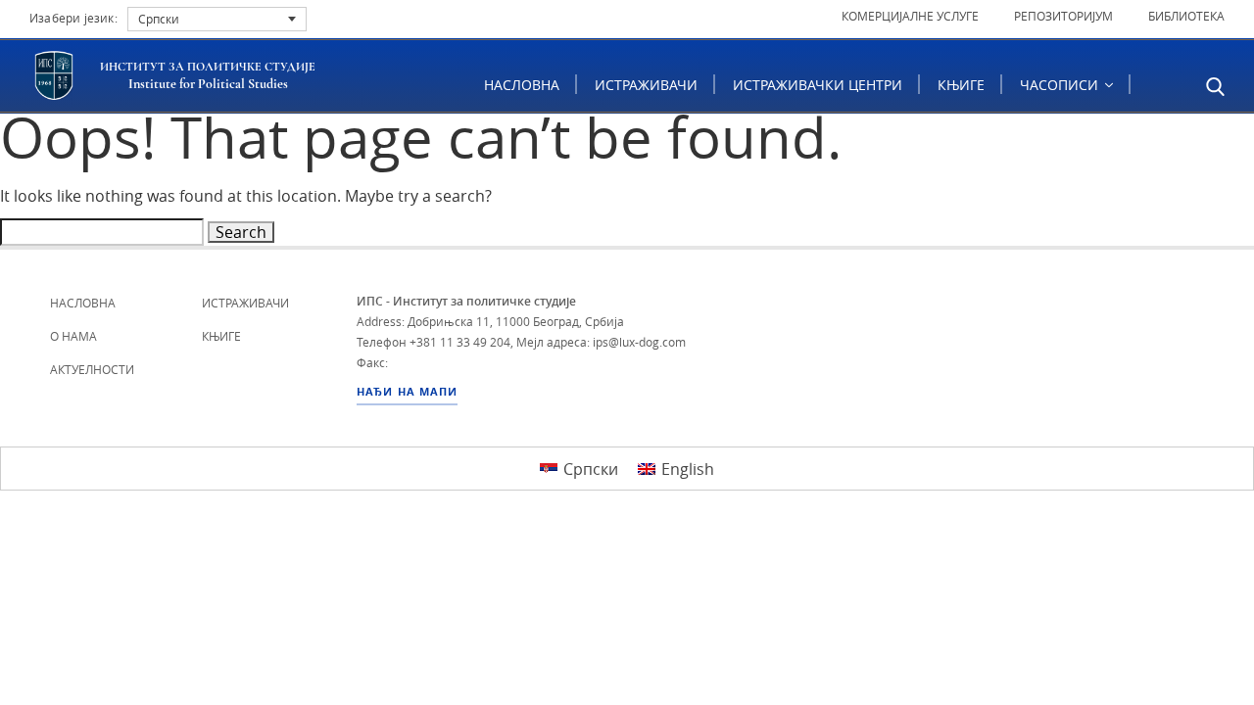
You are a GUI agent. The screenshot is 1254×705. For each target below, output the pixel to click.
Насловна (521, 84)
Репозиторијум (1063, 16)
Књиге (961, 84)
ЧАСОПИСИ (1061, 84)
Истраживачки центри (817, 84)
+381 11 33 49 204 (460, 342)
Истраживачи (646, 84)
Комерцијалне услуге (910, 16)
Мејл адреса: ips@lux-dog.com (601, 342)
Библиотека (1186, 16)
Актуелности (92, 369)
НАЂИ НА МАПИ (407, 392)
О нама (73, 336)
